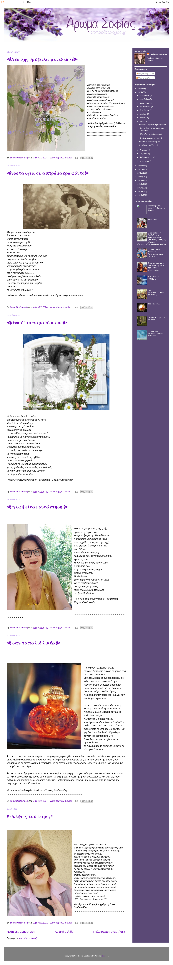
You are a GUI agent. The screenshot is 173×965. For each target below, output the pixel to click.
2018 (139, 184)
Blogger (105, 956)
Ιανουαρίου (145, 161)
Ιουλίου (143, 114)
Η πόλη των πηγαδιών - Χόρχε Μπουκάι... (155, 333)
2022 (139, 169)
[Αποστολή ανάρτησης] (76, 158)
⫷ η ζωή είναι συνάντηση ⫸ (37, 506)
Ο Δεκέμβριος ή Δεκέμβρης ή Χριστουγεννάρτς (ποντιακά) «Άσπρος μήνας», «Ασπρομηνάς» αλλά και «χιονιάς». (152, 238)
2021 (139, 173)
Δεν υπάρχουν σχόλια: (61, 158)
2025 (139, 88)
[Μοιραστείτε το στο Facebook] (89, 158)
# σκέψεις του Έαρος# (30, 816)
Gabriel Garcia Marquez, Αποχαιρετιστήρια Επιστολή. (155, 252)
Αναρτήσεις (143, 74)
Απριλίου (144, 150)
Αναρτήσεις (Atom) (28, 938)
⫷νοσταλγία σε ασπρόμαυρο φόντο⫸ (48, 173)
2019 (139, 180)
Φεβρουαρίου (146, 157)
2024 (139, 92)
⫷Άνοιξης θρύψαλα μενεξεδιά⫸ (42, 59)
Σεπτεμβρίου (145, 106)
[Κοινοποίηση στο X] (87, 158)
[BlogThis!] (84, 158)
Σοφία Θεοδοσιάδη (158, 54)
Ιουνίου (143, 118)
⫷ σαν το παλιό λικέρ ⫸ (33, 642)
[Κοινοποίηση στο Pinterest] (92, 158)
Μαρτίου (143, 153)
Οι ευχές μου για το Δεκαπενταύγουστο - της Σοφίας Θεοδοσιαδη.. (157, 266)
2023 (139, 166)
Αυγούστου (145, 110)
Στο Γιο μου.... (154, 304)
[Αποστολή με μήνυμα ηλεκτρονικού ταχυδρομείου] (81, 158)
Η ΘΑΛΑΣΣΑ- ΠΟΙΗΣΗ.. (153, 278)
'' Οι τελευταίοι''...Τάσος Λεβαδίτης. (156, 292)
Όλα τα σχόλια (144, 78)
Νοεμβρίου (144, 99)
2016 (139, 191)
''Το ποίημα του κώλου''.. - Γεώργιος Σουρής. (156, 208)
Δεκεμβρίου (145, 95)
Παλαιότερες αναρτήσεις (109, 931)
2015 (139, 195)
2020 (139, 177)
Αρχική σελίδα (64, 931)
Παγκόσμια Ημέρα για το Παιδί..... (157, 318)
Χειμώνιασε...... (154, 219)
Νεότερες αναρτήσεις (21, 931)
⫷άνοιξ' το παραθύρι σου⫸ (37, 322)
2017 (139, 188)
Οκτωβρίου (145, 103)
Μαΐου (143, 121)
